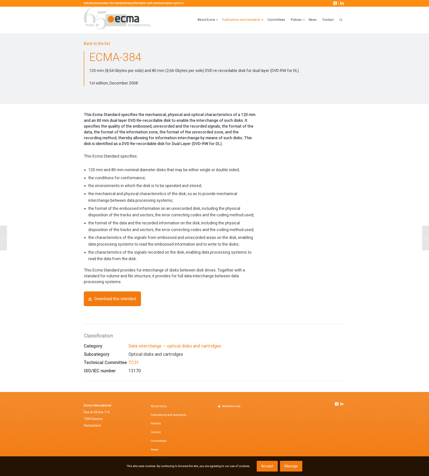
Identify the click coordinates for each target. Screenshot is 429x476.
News (154, 449)
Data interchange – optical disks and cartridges (174, 346)
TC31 (133, 362)
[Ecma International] (117, 19)
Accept (267, 466)
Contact (156, 432)
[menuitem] (207, 19)
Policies (156, 423)
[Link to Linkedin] (341, 404)
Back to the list (97, 43)
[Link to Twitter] (337, 402)
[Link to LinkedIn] (341, 3)
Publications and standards (168, 415)
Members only (231, 406)
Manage (291, 466)
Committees (158, 440)
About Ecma (159, 406)
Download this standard (115, 298)
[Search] (340, 19)
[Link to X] (335, 3)
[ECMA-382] (3, 238)
